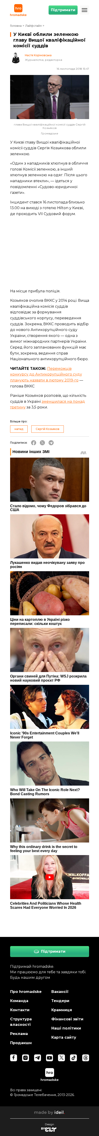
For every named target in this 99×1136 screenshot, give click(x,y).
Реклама (19, 1034)
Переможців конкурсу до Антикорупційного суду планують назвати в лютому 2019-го (46, 374)
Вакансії (60, 991)
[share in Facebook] (33, 442)
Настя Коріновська (38, 55)
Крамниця (61, 1010)
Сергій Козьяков (47, 429)
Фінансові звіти (67, 1019)
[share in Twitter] (42, 442)
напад (19, 429)
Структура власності (21, 1022)
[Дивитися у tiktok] (73, 1057)
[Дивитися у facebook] (13, 1057)
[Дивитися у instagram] (25, 1057)
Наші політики (66, 1028)
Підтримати (63, 10)
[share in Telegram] (51, 442)
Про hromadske (26, 991)
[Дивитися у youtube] (49, 1057)
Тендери (60, 1001)
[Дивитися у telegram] (37, 1057)
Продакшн (21, 1043)
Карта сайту (63, 1037)
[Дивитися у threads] (85, 1057)
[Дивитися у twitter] (61, 1057)
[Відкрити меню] (84, 10)
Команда (19, 1001)
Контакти (19, 1010)
